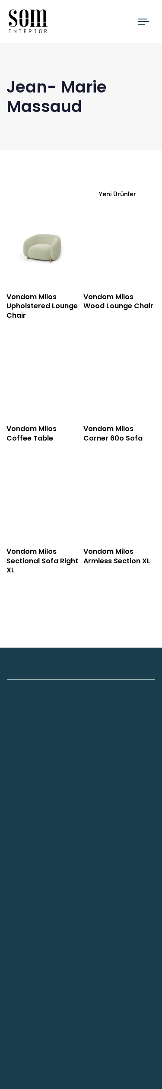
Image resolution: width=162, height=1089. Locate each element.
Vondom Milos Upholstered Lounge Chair (42, 306)
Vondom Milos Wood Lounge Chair (118, 301)
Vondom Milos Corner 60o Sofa (113, 433)
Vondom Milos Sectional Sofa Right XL (42, 560)
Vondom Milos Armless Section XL (116, 555)
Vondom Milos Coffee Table (31, 433)
